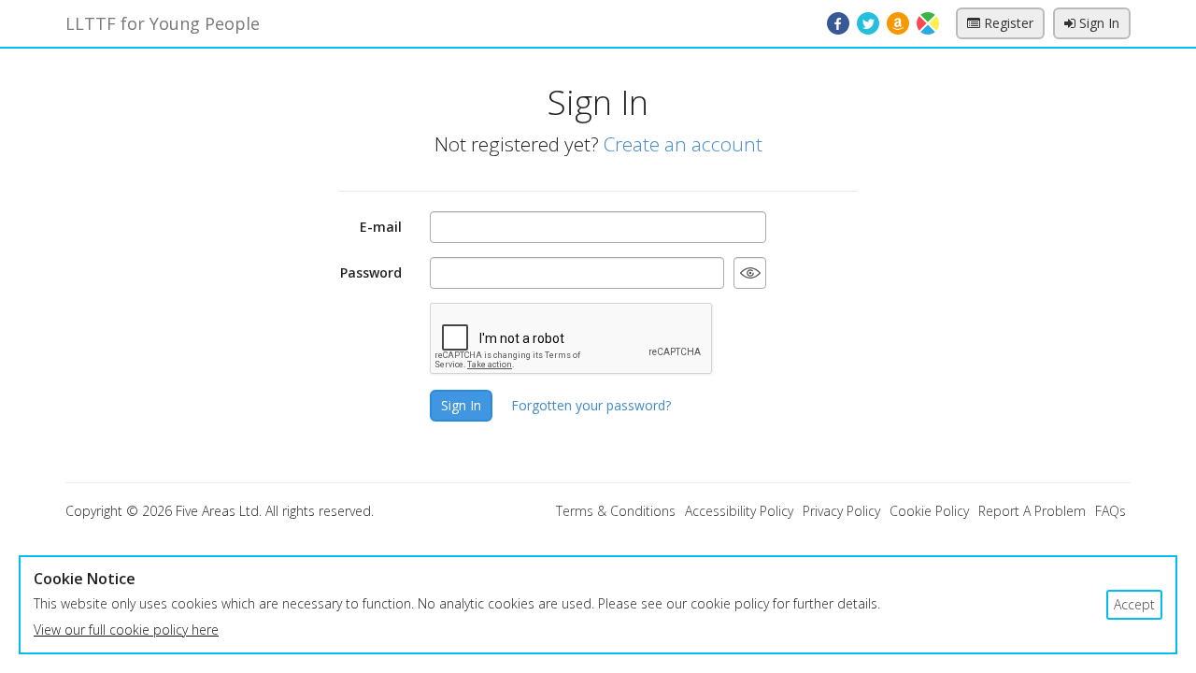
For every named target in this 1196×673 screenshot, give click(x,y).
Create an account (683, 144)
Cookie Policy (929, 511)
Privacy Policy (841, 511)
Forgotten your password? (591, 405)
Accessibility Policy (739, 511)
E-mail (381, 227)
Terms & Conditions (616, 511)
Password (371, 272)
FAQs (1110, 511)
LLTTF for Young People (162, 23)
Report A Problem (1032, 511)
